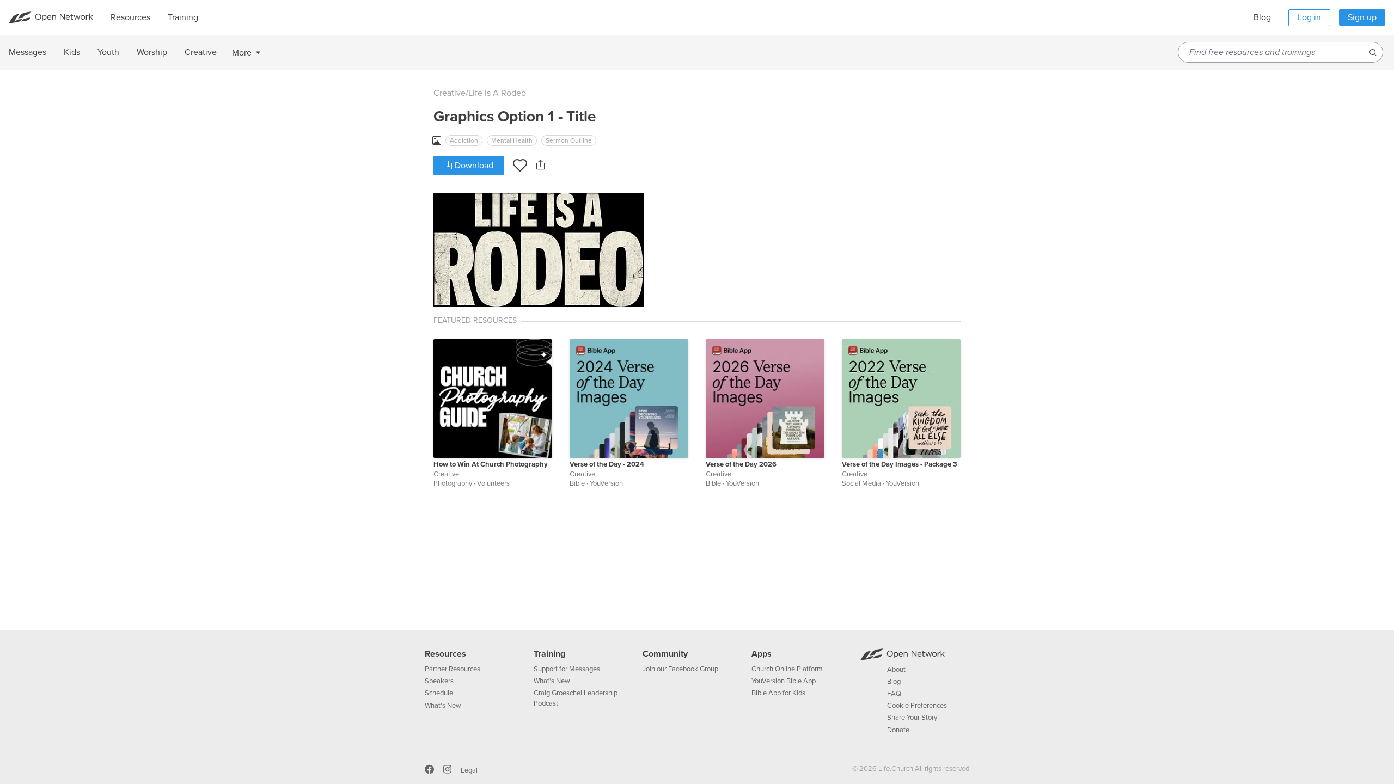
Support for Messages (567, 669)
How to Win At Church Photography (490, 464)
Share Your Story (912, 717)
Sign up (1362, 17)
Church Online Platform (787, 669)
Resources (445, 653)
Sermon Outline (569, 140)
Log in (1309, 17)
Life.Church (895, 768)
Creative (449, 93)
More (242, 52)
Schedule (439, 693)
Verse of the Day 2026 (741, 464)
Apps (761, 653)
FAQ (894, 693)
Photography (452, 483)
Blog (1262, 17)
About (896, 669)
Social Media (861, 483)
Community (665, 653)
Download (473, 165)
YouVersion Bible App (783, 681)
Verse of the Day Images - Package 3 (899, 464)
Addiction (464, 140)
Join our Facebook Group (680, 669)
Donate (898, 730)
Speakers (439, 681)
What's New (443, 705)
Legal (469, 770)
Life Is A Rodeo (497, 93)
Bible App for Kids (778, 693)
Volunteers (493, 483)
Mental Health (512, 140)
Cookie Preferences (917, 705)
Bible (577, 483)
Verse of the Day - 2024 (607, 464)
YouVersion (606, 483)
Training (549, 653)
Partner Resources (452, 669)
